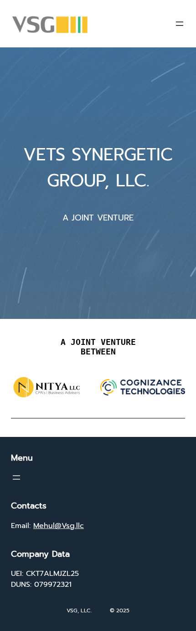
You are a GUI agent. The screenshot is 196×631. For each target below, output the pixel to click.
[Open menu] (179, 23)
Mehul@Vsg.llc (58, 525)
